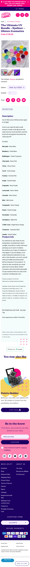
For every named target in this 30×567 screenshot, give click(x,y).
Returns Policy (5, 474)
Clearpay (3, 492)
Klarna (3, 489)
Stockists (4, 468)
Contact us (4, 506)
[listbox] (16, 87)
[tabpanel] (15, 54)
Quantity (3, 93)
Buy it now (7, 559)
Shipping (12, 79)
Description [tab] (7, 109)
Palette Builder (10, 393)
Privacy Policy (5, 480)
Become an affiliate (22, 471)
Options (3, 87)
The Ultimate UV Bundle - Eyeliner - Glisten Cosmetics (14, 21)
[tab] (4, 72)
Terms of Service (6, 483)
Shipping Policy (6, 477)
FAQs (2, 471)
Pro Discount (20, 474)
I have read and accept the (12, 447)
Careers (3, 486)
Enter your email (9, 437)
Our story (19, 468)
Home (2, 21)
